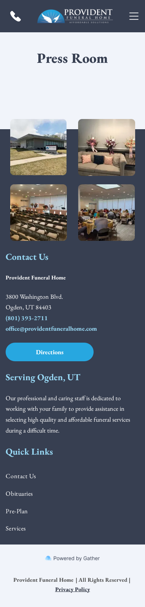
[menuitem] (72, 476)
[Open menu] (134, 16)
